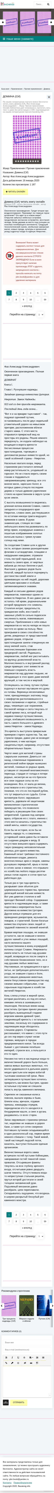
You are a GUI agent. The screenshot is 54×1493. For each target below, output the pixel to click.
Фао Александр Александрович (27, 176)
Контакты (7, 1482)
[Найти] (48, 4)
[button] (6, 1357)
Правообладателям (23, 1482)
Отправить (18, 1402)
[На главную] (7, 4)
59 (45, 299)
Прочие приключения (37, 168)
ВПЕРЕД (27, 306)
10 (31, 299)
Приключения (17, 168)
